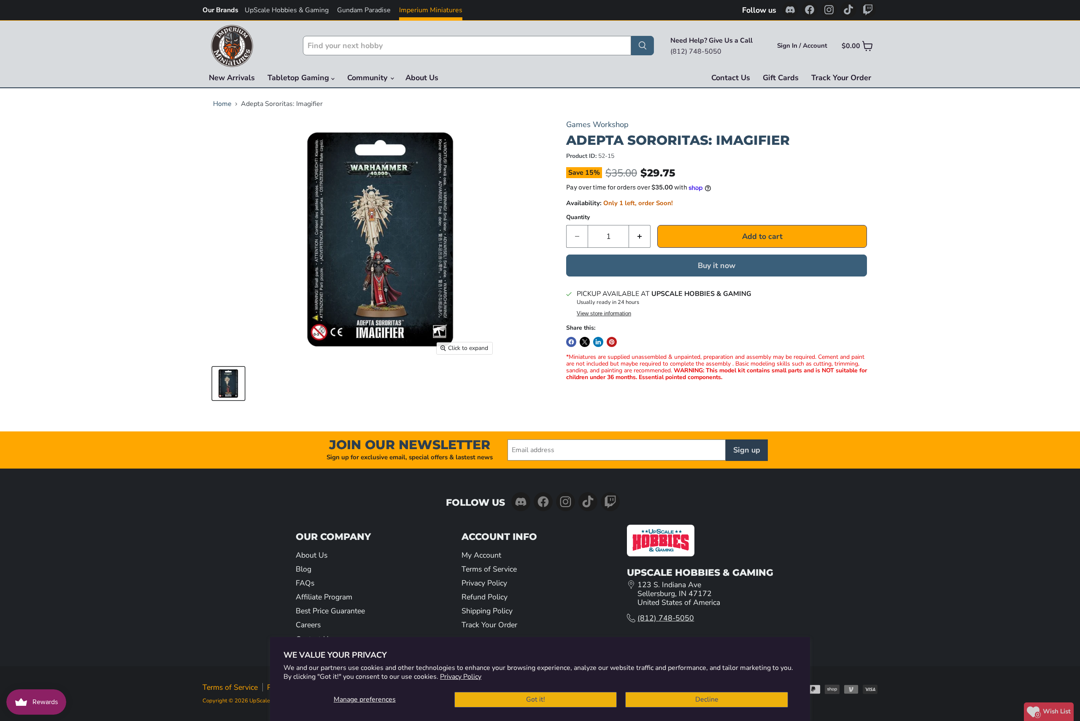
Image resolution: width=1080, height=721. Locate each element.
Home (222, 104)
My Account (481, 555)
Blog (303, 569)
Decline (706, 699)
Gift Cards (781, 78)
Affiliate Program (324, 597)
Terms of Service (489, 569)
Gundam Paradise (364, 10)
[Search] (642, 45)
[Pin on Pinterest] (612, 342)
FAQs (305, 583)
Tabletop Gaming (299, 78)
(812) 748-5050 (665, 618)
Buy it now (716, 265)
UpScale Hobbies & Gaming (287, 10)
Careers (308, 625)
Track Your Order (841, 78)
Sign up (746, 450)
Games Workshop (597, 124)
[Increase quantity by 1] (640, 236)
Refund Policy (485, 597)
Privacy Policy (460, 676)
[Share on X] (585, 342)
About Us (421, 78)
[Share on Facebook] (571, 342)
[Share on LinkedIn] (598, 342)
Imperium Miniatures (430, 10)
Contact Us (730, 78)
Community (368, 78)
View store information (604, 314)
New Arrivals (232, 78)
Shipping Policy (487, 611)
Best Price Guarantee (330, 611)
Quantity (578, 217)
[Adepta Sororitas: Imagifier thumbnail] (228, 383)
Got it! (535, 699)
